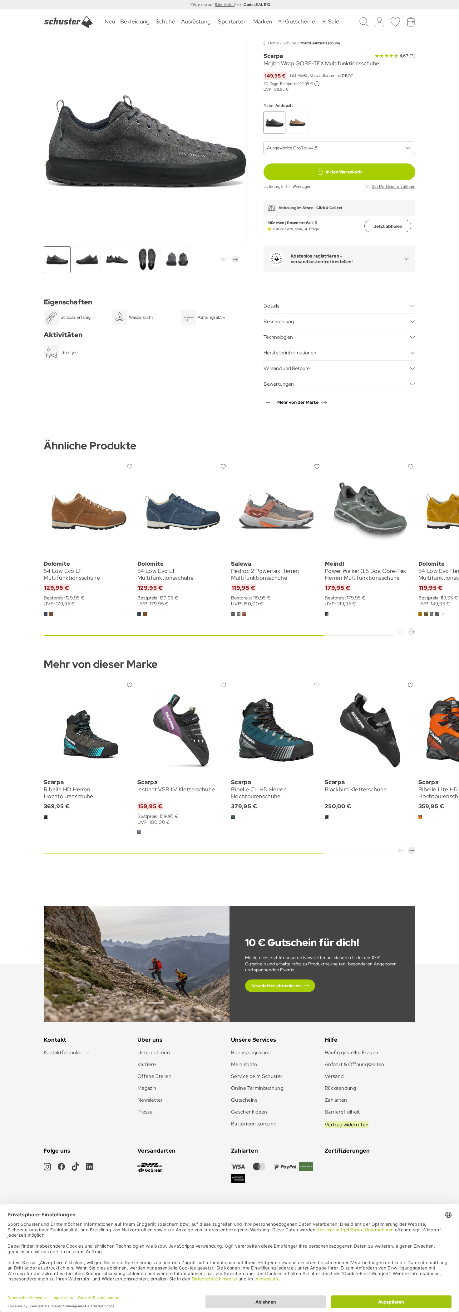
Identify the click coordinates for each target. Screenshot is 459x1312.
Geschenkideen (249, 1112)
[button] (224, 259)
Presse (145, 1112)
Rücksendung (340, 1088)
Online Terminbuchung (257, 1088)
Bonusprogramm (250, 1052)
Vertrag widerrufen (346, 1124)
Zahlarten (336, 1100)
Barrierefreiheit (342, 1112)
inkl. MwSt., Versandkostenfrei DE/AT (321, 75)
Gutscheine (244, 1100)
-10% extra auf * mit (229, 4)
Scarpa (273, 55)
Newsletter (150, 1100)
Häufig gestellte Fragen (351, 1052)
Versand (334, 1076)
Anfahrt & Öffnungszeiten (354, 1064)
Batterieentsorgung (253, 1123)
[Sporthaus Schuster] (68, 22)
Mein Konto (244, 1064)
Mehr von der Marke (297, 402)
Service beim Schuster (257, 1076)
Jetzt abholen (387, 226)
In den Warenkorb (344, 172)
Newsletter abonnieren (276, 986)
